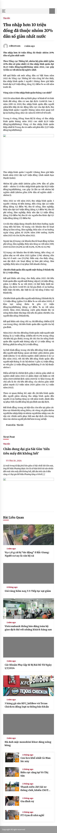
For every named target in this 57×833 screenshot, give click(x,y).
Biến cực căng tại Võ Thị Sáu (34, 774)
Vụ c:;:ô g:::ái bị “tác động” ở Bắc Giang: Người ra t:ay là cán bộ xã (27, 554)
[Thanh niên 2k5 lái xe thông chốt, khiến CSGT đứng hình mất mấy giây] (12, 786)
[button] (52, 11)
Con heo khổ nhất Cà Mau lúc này (35, 760)
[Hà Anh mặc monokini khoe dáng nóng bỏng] (28, 724)
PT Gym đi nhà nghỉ (32, 815)
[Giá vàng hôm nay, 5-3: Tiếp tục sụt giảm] (28, 573)
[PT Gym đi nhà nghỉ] (12, 815)
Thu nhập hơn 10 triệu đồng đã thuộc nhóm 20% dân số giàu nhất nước (28, 30)
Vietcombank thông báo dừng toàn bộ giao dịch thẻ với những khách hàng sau (28, 628)
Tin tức (6, 18)
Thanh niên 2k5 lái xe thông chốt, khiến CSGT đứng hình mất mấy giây (34, 788)
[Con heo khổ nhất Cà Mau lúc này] (12, 757)
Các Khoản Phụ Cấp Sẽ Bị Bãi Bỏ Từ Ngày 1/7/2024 (28, 666)
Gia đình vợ (27, 801)
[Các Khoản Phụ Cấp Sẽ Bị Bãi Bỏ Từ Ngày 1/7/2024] (28, 647)
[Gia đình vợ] (12, 801)
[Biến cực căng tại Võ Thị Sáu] (12, 772)
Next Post (9, 436)
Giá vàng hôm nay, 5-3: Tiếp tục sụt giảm (28, 591)
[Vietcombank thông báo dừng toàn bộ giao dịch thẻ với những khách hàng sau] (28, 608)
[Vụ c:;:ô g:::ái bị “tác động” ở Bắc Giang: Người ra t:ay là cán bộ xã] (28, 534)
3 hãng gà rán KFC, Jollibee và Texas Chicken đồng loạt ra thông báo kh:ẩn (27, 705)
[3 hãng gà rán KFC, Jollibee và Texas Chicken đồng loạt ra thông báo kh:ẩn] (28, 685)
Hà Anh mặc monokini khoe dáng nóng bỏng (28, 744)
